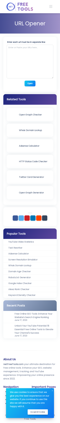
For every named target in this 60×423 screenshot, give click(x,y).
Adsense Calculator (18, 253)
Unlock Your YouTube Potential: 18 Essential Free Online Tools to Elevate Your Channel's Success (34, 329)
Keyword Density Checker (22, 295)
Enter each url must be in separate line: (26, 42)
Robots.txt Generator (19, 277)
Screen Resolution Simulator (23, 259)
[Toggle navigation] (50, 6)
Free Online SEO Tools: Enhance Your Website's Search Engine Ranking (33, 315)
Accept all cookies (37, 412)
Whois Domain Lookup (19, 265)
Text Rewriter (15, 247)
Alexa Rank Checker (18, 289)
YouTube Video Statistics (21, 241)
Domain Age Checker (19, 271)
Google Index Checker (20, 283)
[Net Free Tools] (19, 6)
